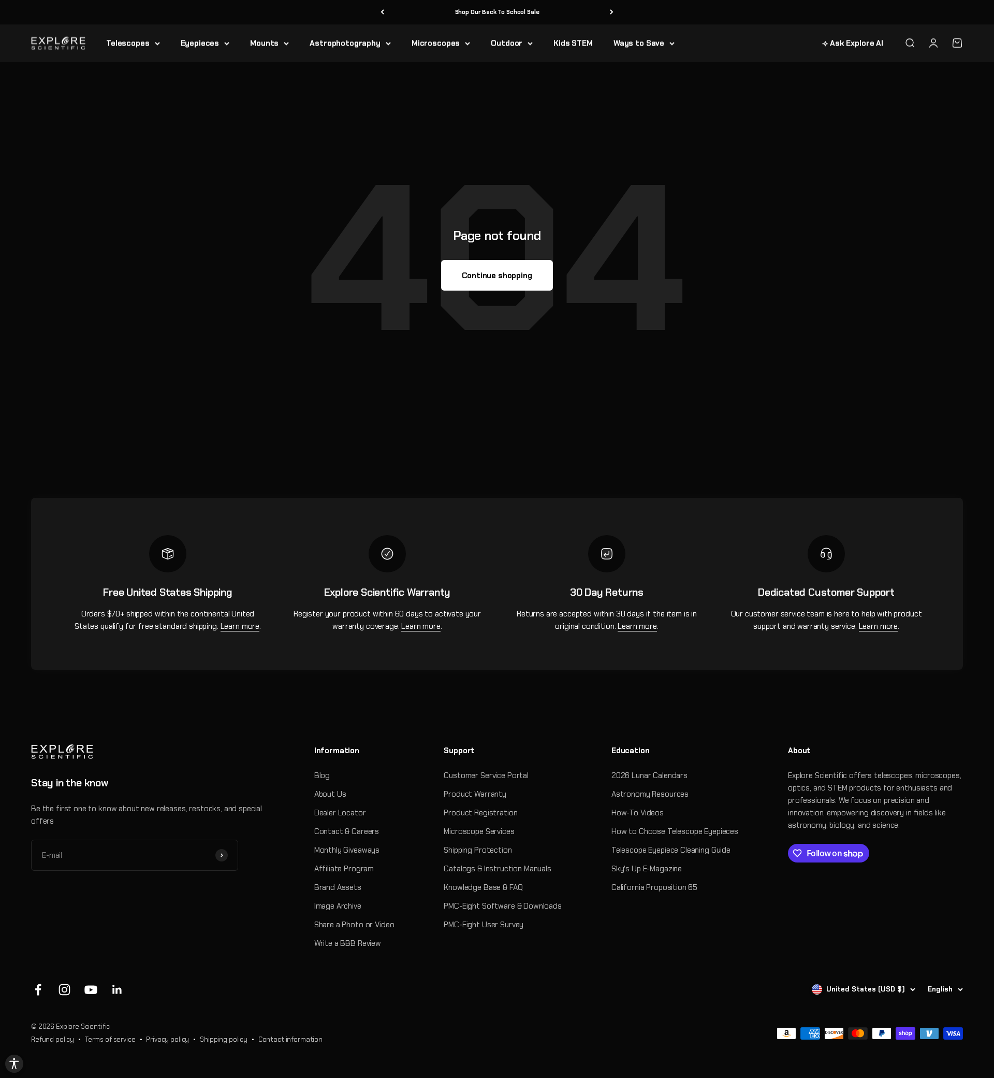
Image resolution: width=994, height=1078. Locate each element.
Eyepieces (200, 43)
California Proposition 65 (654, 887)
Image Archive (337, 906)
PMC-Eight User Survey (483, 924)
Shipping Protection (477, 850)
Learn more (240, 626)
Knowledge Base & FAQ (483, 887)
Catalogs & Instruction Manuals (497, 869)
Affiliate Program (344, 869)
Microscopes (436, 43)
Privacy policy (167, 1039)
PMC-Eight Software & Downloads (503, 906)
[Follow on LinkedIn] (117, 990)
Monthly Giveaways (346, 850)
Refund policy (52, 1039)
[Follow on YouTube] (91, 990)
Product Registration (480, 813)
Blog (322, 775)
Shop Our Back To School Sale (497, 12)
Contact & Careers (346, 831)
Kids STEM (573, 43)
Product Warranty (475, 794)
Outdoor (506, 43)
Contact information (290, 1039)
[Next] (611, 12)
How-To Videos (637, 813)
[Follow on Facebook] (38, 990)
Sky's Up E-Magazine (646, 869)
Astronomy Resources (650, 794)
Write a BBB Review (347, 943)
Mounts (264, 43)
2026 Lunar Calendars (649, 775)
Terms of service (110, 1039)
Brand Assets (337, 887)
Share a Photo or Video (354, 924)
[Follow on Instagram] (64, 990)
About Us (330, 794)
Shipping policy (223, 1039)
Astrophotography (345, 43)
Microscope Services (479, 831)
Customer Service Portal (486, 775)
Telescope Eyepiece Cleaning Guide (670, 850)
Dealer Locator (340, 813)
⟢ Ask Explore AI (852, 43)
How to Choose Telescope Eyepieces (674, 831)
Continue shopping (497, 275)
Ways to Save (638, 43)
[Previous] (382, 12)
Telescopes (128, 43)
